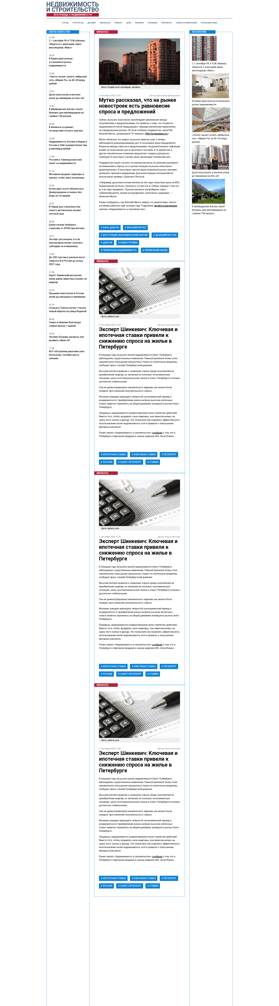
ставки (153, 462)
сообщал (157, 432)
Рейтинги (166, 23)
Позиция (152, 23)
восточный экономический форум (124, 235)
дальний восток (165, 235)
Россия (107, 462)
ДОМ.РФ (107, 242)
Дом (128, 23)
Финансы (105, 23)
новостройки (128, 242)
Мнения (139, 23)
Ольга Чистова (172, 325)
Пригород (78, 23)
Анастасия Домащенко (168, 95)
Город (65, 23)
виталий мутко (136, 227)
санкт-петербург (130, 462)
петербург (169, 454)
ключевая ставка (144, 454)
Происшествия (209, 23)
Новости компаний (186, 23)
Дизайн (91, 23)
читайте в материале (165, 205)
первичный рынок (155, 250)
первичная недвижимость (119, 250)
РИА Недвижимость (156, 133)
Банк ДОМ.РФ (110, 227)
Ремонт (118, 23)
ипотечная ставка (114, 454)
